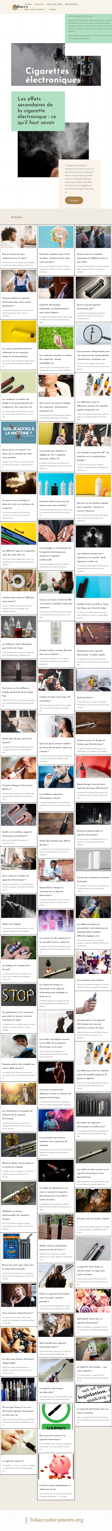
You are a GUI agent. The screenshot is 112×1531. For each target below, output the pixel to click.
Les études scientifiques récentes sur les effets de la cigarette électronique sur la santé (54, 1043)
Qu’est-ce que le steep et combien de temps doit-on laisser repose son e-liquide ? (55, 748)
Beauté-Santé (71, 4)
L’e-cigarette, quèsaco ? (13, 1461)
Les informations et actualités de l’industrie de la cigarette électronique (17, 1115)
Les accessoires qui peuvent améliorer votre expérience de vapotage (53, 1141)
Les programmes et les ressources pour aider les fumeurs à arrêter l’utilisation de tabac (17, 1016)
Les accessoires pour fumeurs (90, 980)
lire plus (74, 200)
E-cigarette (39, 4)
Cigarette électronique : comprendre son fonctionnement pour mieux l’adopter (54, 309)
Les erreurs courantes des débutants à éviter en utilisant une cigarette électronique (55, 1094)
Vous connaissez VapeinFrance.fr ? (17, 1313)
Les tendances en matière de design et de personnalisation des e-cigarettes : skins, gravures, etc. (17, 403)
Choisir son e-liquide (11, 924)
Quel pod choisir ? (85, 698)
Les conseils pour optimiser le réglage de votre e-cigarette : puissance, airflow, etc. (53, 455)
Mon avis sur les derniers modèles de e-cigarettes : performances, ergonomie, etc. (55, 407)
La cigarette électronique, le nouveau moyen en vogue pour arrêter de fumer (91, 1271)
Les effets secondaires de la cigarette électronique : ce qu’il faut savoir (37, 110)
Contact (52, 10)
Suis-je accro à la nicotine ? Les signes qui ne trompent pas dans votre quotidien (17, 454)
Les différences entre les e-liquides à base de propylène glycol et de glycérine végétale (93, 1075)
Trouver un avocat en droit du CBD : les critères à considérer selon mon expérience (55, 604)
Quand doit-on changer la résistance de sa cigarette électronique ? (51, 892)
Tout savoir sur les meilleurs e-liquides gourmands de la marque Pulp (17, 692)
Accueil (28, 4)
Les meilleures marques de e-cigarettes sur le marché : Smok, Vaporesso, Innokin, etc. (91, 558)
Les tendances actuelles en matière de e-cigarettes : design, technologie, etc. (55, 359)
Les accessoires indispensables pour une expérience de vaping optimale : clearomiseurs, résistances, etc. (93, 355)
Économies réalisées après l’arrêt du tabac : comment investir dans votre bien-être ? (54, 258)
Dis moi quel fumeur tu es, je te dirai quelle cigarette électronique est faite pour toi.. (18, 1411)
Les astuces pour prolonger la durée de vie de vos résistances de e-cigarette (18, 504)
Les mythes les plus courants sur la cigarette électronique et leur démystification (93, 1173)
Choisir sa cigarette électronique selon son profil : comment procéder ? (54, 1298)
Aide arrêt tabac (55, 4)
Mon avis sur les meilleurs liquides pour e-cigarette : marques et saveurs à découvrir (92, 507)
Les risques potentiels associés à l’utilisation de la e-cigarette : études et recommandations (17, 353)
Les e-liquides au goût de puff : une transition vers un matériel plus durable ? (93, 456)
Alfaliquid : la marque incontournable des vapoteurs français (15, 1215)
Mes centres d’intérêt (34, 10)
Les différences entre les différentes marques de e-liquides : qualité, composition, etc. (93, 406)
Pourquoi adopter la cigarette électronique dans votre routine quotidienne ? (16, 302)
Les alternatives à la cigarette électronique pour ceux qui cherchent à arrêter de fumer (91, 1024)
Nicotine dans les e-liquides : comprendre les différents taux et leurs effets (92, 258)
